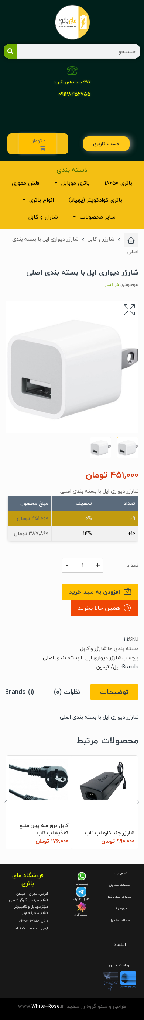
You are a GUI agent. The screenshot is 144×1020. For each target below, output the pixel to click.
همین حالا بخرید (99, 608)
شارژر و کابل (43, 216)
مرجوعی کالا (119, 908)
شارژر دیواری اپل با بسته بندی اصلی (82, 657)
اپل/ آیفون (108, 666)
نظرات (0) (67, 692)
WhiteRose (45, 1006)
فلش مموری (26, 183)
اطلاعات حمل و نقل (120, 896)
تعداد (132, 565)
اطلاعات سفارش (120, 885)
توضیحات (114, 692)
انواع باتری (41, 200)
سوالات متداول (120, 920)
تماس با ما (120, 873)
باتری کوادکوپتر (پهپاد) (95, 200)
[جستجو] (10, 51)
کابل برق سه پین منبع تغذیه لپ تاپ (43, 829)
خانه (131, 240)
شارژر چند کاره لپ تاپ (109, 832)
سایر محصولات (98, 216)
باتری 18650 (118, 183)
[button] (129, 309)
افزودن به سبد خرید (94, 592)
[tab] (114, 692)
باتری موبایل (75, 183)
